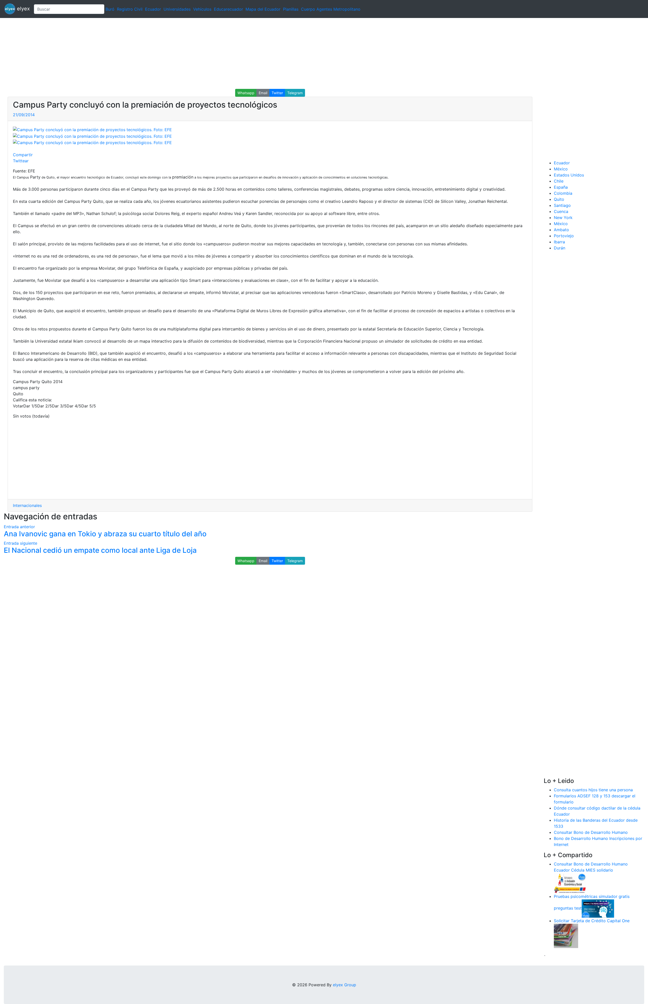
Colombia (563, 193)
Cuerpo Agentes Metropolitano (330, 9)
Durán (559, 247)
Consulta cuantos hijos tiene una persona (593, 789)
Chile (558, 181)
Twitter (277, 93)
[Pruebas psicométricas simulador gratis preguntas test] (598, 908)
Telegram (295, 93)
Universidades (177, 9)
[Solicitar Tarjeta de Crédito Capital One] (566, 935)
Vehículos (202, 9)
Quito (559, 199)
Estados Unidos (569, 175)
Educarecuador (228, 9)
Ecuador (153, 9)
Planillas (290, 9)
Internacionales (27, 505)
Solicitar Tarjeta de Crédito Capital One (592, 920)
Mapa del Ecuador (263, 9)
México (561, 168)
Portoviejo (564, 235)
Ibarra (559, 241)
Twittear (21, 160)
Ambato (561, 229)
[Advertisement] (152, 53)
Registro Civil (130, 9)
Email (263, 93)
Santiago (562, 205)
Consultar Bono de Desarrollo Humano (591, 832)
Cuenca (561, 211)
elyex (22, 9)
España (561, 187)
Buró (110, 9)
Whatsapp (245, 93)
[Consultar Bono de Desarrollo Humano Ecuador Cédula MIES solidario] (570, 882)
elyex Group (344, 984)
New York (563, 217)
